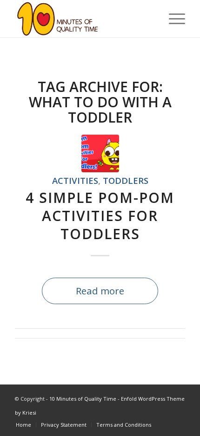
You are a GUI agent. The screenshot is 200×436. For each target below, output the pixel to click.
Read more (100, 290)
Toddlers (125, 180)
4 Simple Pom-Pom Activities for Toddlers (100, 215)
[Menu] (172, 18)
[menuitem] (172, 18)
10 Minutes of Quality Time (82, 398)
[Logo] (83, 18)
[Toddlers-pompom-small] (100, 153)
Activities (75, 180)
